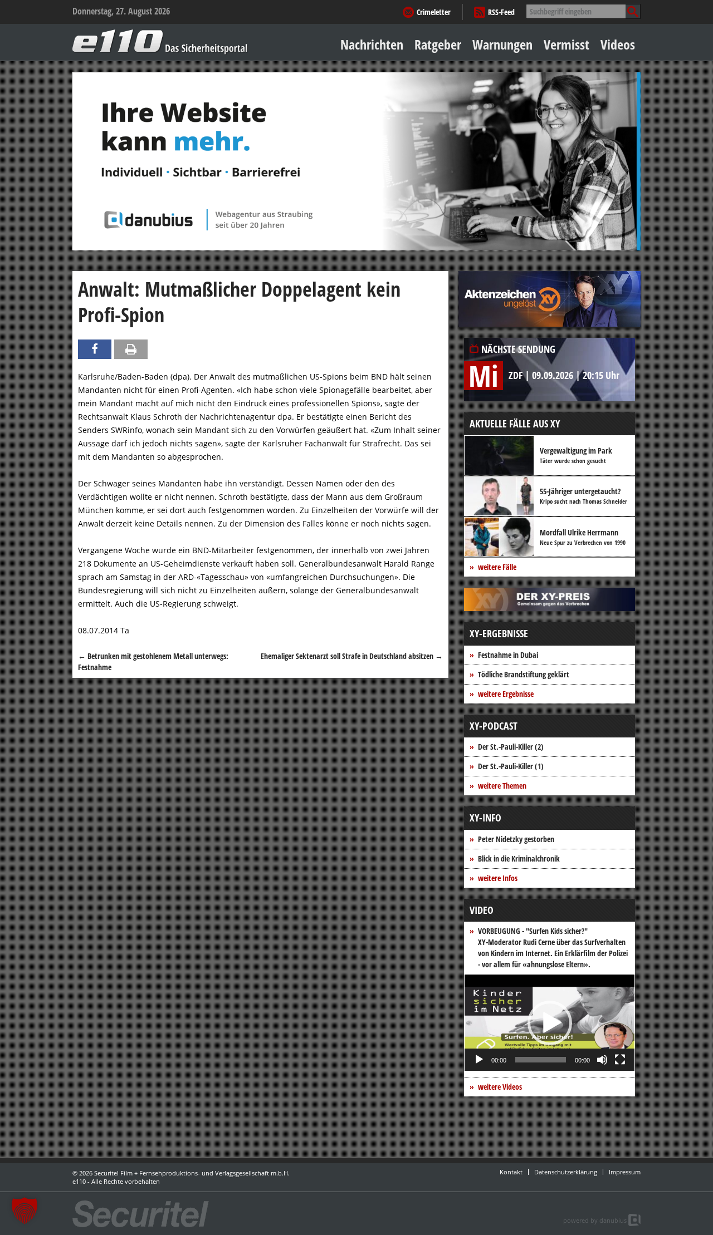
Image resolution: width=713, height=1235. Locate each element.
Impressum (625, 1172)
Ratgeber (437, 44)
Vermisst (566, 44)
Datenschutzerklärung (565, 1172)
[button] (550, 1023)
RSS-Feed (501, 12)
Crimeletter (434, 12)
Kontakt (511, 1172)
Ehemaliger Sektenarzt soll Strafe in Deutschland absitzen (352, 656)
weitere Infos (497, 878)
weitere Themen (502, 785)
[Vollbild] (620, 1059)
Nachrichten (371, 44)
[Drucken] (131, 349)
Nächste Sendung (518, 349)
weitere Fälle (497, 567)
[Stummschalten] (602, 1059)
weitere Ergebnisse (506, 693)
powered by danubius (595, 1220)
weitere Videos (500, 1086)
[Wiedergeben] (479, 1059)
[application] (549, 1023)
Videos (617, 44)
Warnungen (502, 44)
